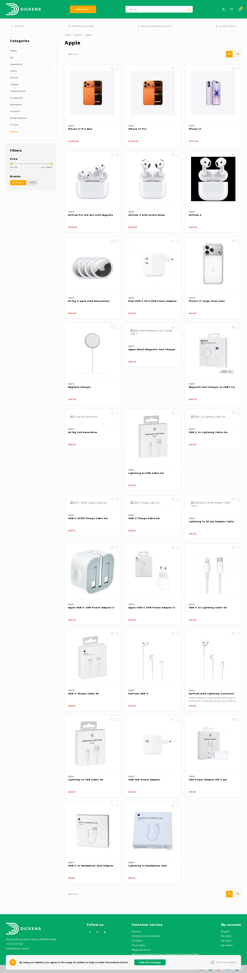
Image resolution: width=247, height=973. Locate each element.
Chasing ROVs (18, 91)
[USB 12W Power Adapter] (152, 744)
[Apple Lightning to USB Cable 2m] (152, 437)
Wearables (16, 104)
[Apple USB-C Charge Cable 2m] (152, 502)
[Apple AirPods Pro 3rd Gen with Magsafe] (92, 179)
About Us (136, 931)
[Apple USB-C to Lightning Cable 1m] (213, 571)
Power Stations (18, 117)
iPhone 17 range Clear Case (207, 301)
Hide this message (150, 962)
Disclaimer (137, 940)
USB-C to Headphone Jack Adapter (91, 865)
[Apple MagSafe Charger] (92, 351)
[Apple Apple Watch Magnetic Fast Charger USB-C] (152, 332)
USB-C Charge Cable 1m (83, 693)
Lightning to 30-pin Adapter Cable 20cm (211, 521)
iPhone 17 (195, 129)
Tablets (14, 84)
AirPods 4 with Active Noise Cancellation (146, 215)
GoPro (13, 70)
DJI (11, 57)
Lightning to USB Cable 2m (146, 473)
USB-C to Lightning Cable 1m (208, 607)
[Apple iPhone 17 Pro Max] (92, 93)
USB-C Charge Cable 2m (144, 518)
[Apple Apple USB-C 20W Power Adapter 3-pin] (92, 571)
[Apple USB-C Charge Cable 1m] (92, 657)
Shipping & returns (141, 949)
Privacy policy (139, 945)
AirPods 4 (195, 215)
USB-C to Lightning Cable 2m (208, 432)
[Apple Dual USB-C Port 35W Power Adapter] (152, 265)
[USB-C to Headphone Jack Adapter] (92, 830)
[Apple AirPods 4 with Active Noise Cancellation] (152, 179)
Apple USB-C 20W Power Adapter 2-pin (152, 607)
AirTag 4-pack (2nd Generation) (89, 301)
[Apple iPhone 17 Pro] (152, 93)
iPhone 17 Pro (137, 129)
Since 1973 (19, 26)
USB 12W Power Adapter (144, 779)
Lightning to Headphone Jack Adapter (147, 865)
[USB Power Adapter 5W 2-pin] (213, 744)
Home (68, 35)
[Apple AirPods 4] (213, 179)
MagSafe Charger (79, 387)
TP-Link (14, 124)
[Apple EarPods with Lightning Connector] (213, 657)
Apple (32, 182)
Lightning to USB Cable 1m (85, 779)
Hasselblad (16, 64)
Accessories (16, 97)
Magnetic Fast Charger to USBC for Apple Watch (212, 387)
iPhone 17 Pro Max (80, 129)
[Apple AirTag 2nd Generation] (92, 416)
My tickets (226, 940)
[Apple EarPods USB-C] (152, 657)
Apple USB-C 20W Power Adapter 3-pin (91, 607)
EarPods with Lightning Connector (211, 693)
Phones (14, 77)
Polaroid (15, 111)
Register (225, 931)
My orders (226, 936)
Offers (13, 50)
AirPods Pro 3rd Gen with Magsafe (90, 215)
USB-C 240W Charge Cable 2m (88, 518)
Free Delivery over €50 (82, 26)
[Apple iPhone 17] (213, 93)
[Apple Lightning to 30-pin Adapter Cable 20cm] (213, 504)
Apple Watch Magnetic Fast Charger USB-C (151, 349)
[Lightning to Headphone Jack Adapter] (152, 830)
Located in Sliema (227, 26)
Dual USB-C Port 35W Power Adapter (152, 301)
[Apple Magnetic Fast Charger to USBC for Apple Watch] (213, 351)
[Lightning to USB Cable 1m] (92, 744)
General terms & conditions (146, 936)
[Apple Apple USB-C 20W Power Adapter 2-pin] (152, 571)
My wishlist (227, 945)
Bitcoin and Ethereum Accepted (156, 26)
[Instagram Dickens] (97, 932)
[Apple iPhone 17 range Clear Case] (213, 265)
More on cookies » (227, 962)
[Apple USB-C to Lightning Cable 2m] (213, 416)
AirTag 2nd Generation (82, 432)
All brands (18, 182)
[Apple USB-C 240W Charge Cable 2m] (92, 502)
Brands (14, 131)
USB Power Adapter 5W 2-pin (208, 779)
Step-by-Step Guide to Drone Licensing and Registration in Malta (165, 954)
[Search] (189, 9)
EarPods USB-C (138, 693)
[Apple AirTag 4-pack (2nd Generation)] (92, 265)
